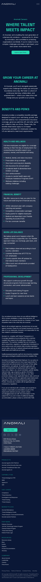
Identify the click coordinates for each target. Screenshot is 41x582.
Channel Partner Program (9, 528)
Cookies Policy (26, 571)
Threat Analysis (6, 502)
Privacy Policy (6, 571)
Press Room (5, 564)
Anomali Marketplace (8, 510)
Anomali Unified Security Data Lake (11, 465)
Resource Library (6, 540)
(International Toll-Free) (11, 451)
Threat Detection (6, 495)
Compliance (5, 493)
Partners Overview (7, 524)
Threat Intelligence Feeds (9, 512)
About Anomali (6, 558)
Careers (4, 562)
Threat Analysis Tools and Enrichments (13, 514)
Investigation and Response (10, 497)
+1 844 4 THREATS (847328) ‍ (13, 447)
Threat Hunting (6, 499)
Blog (3, 542)
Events (4, 544)
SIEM (3, 480)
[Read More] (20, 52)
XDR (3, 485)
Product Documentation (8, 548)
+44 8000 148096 (9, 449)
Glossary (4, 550)
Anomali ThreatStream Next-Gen (11, 467)
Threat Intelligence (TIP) (8, 478)
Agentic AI (4, 482)
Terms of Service (16, 571)
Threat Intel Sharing (7, 530)
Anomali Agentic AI (7, 470)
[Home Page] (8, 4)
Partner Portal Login (7, 532)
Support (4, 546)
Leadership (5, 560)
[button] (37, 4)
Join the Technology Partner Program (12, 526)
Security (34, 571)
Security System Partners (9, 517)
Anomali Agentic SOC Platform (10, 463)
